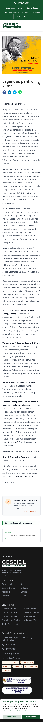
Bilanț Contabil (30, 608)
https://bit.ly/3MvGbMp (23, 476)
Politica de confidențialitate (9, 711)
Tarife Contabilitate (10, 624)
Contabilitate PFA (9, 616)
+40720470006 (22, 3)
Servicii (24, 584)
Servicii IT (18, 16)
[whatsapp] (20, 92)
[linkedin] (9, 92)
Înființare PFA (30, 620)
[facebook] (4, 92)
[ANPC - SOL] (21, 690)
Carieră (24, 591)
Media (23, 595)
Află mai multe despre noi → (24, 511)
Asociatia (6, 591)
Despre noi (10, 8)
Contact (27, 16)
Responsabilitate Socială (30, 12)
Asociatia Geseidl (12, 12)
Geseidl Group (32, 8)
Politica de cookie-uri (22, 711)
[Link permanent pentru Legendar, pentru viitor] (39, 83)
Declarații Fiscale (31, 612)
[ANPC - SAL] (21, 680)
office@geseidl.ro (12, 653)
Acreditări (21, 8)
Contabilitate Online (11, 620)
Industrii (24, 588)
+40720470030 (11, 649)
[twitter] (15, 92)
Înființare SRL (30, 616)
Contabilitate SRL (9, 612)
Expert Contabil (9, 608)
